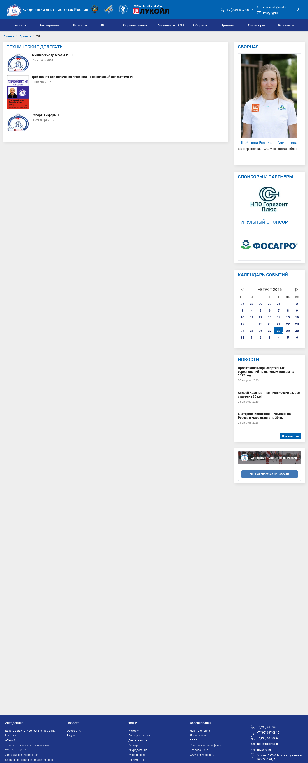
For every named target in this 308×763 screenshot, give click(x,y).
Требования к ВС (201, 750)
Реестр (133, 745)
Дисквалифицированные (21, 755)
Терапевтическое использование (27, 745)
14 (278, 317)
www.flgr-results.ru (202, 755)
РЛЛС (194, 740)
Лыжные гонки (200, 731)
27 (242, 304)
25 (251, 331)
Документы (136, 760)
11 (251, 317)
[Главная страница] (14, 9)
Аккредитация (137, 750)
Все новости (290, 436)
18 (251, 324)
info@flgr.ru (270, 13)
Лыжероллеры (200, 735)
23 (297, 324)
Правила (25, 36)
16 (297, 317)
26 (260, 331)
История (134, 731)
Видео (71, 735)
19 (260, 324)
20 (269, 324)
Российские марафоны (205, 745)
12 (260, 317)
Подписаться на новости (272, 474)
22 (288, 324)
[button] (49, 25)
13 (269, 317)
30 (269, 304)
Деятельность (137, 740)
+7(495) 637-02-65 (268, 738)
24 (242, 331)
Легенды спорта (139, 735)
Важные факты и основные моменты (30, 731)
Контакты (11, 735)
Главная (8, 36)
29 (260, 304)
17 (242, 324)
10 (242, 317)
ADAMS (10, 740)
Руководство (136, 755)
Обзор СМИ (74, 731)
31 (278, 304)
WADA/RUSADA (15, 750)
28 (251, 304)
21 (278, 324)
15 (288, 317)
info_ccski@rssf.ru (275, 7)
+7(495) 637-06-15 (240, 9)
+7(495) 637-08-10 (268, 732)
